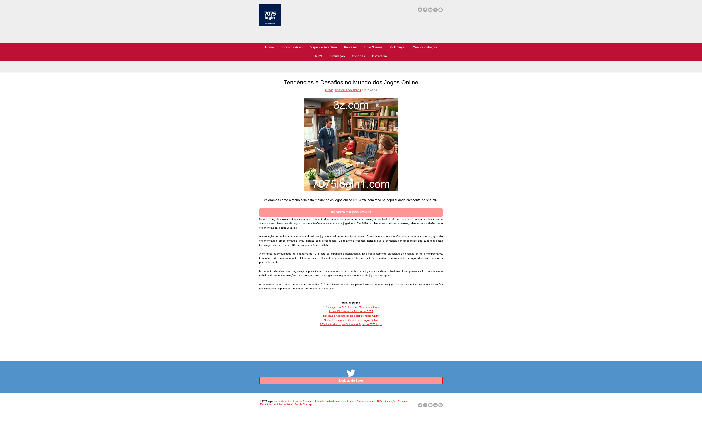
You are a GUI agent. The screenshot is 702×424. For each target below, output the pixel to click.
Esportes (358, 56)
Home (269, 47)
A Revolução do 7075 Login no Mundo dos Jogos (351, 306)
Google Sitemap (303, 404)
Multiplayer (397, 47)
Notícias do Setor (348, 90)
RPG (318, 56)
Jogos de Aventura (323, 47)
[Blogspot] (440, 9)
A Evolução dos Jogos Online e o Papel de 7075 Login (351, 324)
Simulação (337, 56)
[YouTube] (430, 9)
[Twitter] (420, 9)
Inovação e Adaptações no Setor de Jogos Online (351, 315)
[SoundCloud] (435, 9)
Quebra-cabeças (425, 47)
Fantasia (350, 47)
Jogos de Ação (292, 47)
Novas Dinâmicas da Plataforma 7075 (351, 311)
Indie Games (373, 47)
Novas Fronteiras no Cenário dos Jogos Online (351, 320)
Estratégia (379, 56)
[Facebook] (425, 9)
